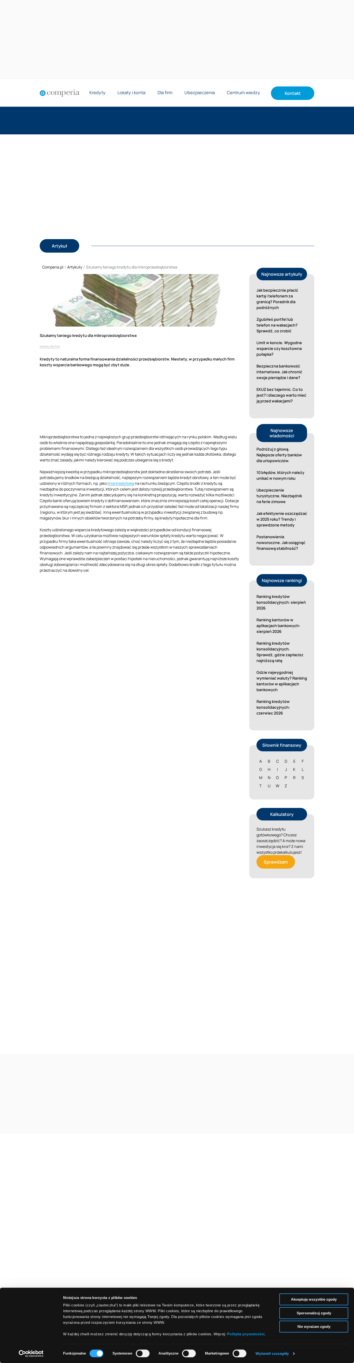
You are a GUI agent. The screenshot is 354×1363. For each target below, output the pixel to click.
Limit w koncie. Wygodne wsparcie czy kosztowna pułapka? (279, 348)
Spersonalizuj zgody (314, 1313)
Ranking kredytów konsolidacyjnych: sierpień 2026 (281, 602)
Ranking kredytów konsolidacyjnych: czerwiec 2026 (273, 707)
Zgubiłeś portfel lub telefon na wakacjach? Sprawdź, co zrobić (277, 325)
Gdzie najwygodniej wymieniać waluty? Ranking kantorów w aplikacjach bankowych (281, 681)
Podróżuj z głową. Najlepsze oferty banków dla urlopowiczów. (279, 454)
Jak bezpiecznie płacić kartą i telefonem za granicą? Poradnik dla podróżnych (277, 299)
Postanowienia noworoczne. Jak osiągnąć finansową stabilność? (280, 542)
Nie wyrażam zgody (313, 1326)
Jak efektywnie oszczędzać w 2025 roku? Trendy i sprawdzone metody (281, 519)
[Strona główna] (59, 93)
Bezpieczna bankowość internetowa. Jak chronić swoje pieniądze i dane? (279, 371)
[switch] (143, 1353)
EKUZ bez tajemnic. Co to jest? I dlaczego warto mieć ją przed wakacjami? (281, 395)
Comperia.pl (52, 267)
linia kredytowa (120, 483)
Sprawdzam (276, 862)
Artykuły (74, 267)
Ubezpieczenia (199, 92)
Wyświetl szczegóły (272, 1353)
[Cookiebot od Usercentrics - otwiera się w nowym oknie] (31, 1353)
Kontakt (293, 93)
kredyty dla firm (50, 346)
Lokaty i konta (131, 92)
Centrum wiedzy (243, 92)
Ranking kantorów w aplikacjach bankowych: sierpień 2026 (278, 625)
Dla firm (164, 92)
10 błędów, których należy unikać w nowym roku (280, 475)
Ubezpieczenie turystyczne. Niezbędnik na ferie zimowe (279, 495)
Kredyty (97, 92)
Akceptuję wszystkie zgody (314, 1299)
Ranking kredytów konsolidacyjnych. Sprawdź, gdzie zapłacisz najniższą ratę (279, 652)
